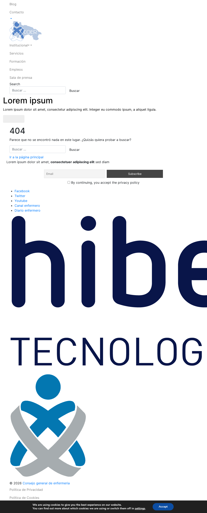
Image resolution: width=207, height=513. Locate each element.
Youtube (21, 201)
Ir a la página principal (26, 157)
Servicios (16, 53)
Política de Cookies (24, 498)
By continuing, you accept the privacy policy (104, 182)
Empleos (16, 69)
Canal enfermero (27, 206)
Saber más (14, 119)
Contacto (17, 12)
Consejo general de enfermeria (46, 483)
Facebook (22, 191)
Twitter (20, 196)
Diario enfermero (27, 210)
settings (140, 508)
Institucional (19, 45)
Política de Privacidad (26, 490)
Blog (13, 4)
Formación (17, 61)
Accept (163, 507)
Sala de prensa (21, 78)
